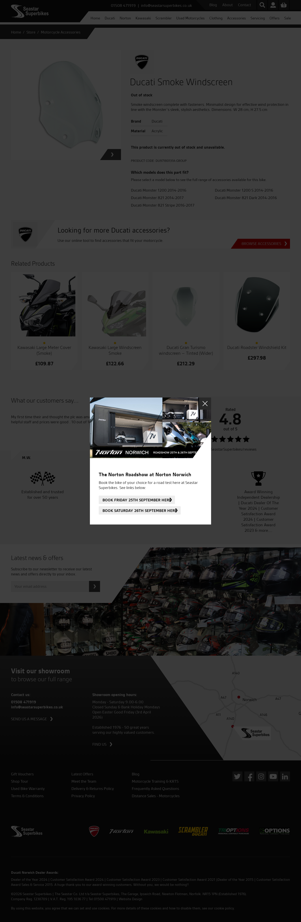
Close (205, 404)
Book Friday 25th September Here (136, 499)
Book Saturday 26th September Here (139, 510)
